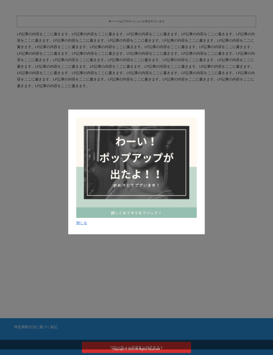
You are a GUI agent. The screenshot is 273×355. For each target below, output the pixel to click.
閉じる (81, 223)
